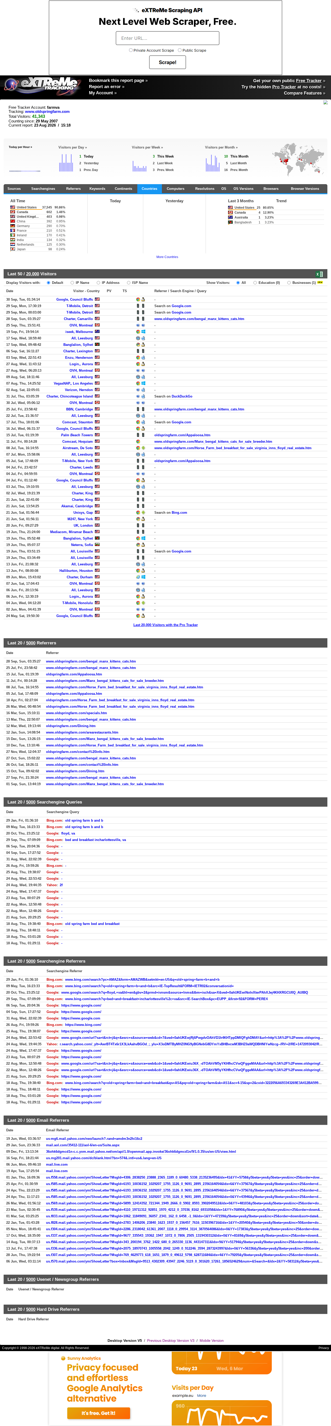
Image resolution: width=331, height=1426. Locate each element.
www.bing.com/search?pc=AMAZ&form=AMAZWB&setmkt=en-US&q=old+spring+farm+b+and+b (142, 979)
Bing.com (179, 513)
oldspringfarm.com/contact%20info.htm (78, 752)
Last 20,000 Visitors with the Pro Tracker (165, 625)
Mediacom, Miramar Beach (71, 532)
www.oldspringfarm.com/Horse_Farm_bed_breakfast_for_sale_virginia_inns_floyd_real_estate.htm (233, 448)
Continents (123, 189)
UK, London (83, 525)
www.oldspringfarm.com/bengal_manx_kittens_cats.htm (199, 319)
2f (61, 885)
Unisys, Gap (83, 513)
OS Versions (243, 189)
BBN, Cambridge (79, 409)
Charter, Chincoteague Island (70, 396)
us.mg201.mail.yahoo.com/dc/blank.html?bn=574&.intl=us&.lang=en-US (104, 1158)
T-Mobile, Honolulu (77, 603)
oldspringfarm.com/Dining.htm (71, 726)
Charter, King (82, 493)
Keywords (97, 189)
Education (269, 283)
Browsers (271, 189)
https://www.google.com (80, 1018)
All (243, 283)
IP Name (82, 283)
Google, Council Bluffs (74, 299)
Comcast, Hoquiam (77, 441)
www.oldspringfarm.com (47, 112)
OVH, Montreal (81, 325)
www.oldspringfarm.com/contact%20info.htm (82, 765)
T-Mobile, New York (77, 461)
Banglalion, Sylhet (78, 345)
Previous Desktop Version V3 (170, 1340)
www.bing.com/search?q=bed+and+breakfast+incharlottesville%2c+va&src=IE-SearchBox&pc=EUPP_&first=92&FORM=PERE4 (166, 999)
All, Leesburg (82, 338)
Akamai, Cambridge (77, 506)
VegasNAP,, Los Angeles (73, 383)
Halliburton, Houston (76, 571)
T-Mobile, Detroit (79, 306)
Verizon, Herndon (79, 390)
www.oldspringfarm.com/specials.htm (76, 713)
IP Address (110, 283)
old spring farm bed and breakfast (92, 924)
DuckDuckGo (182, 396)
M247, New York (80, 519)
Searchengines (43, 189)
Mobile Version (212, 1340)
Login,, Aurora (81, 364)
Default (57, 283)
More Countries (167, 257)
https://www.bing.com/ (83, 1025)
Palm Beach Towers (77, 435)
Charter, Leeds (81, 467)
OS (223, 189)
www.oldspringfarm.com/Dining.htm (75, 771)
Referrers (73, 189)
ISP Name (139, 283)
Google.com (181, 306)
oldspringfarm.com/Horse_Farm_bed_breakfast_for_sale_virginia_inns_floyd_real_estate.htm (120, 700)
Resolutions (204, 189)
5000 (30, 642)
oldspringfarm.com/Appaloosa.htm (182, 435)
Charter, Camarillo (78, 319)
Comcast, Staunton (77, 422)
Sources (14, 189)
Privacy (324, 1348)
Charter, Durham (80, 577)
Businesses (303, 283)
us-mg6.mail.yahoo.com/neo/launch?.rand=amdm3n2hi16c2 (94, 1139)
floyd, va (68, 833)
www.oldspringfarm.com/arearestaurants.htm (82, 732)
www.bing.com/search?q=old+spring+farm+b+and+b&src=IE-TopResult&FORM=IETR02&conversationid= (149, 986)
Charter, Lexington (78, 351)
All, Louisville (82, 551)
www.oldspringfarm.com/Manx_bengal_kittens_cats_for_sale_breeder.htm (213, 441)
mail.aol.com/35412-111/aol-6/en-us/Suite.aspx (82, 1145)
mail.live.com (57, 1164)
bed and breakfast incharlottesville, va (95, 840)
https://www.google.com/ (81, 1005)
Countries (149, 189)
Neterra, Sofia (82, 545)
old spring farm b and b (84, 820)
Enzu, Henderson (79, 358)
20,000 (32, 273)
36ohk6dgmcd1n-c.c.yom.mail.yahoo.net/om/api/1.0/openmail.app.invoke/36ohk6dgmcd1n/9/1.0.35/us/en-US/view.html (141, 1152)
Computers (175, 189)
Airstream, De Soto (78, 448)
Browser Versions (305, 189)
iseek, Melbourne (79, 332)
